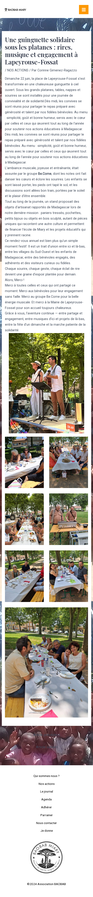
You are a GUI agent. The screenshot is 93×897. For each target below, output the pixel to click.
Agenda (46, 799)
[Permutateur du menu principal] (83, 9)
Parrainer (46, 815)
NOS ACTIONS (17, 70)
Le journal (46, 791)
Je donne (46, 830)
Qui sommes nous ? (46, 776)
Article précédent (46, 735)
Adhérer (46, 807)
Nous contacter (46, 823)
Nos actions (47, 784)
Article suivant (46, 747)
